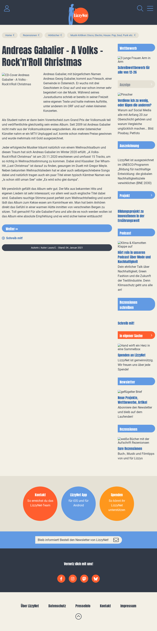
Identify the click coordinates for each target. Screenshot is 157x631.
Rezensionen (30, 35)
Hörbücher (53, 35)
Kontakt (105, 605)
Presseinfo (82, 605)
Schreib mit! (14, 238)
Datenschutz (57, 605)
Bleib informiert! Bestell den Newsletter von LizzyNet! (73, 540)
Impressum (128, 605)
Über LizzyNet (30, 605)
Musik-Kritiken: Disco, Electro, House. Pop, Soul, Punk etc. (101, 35)
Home (8, 35)
